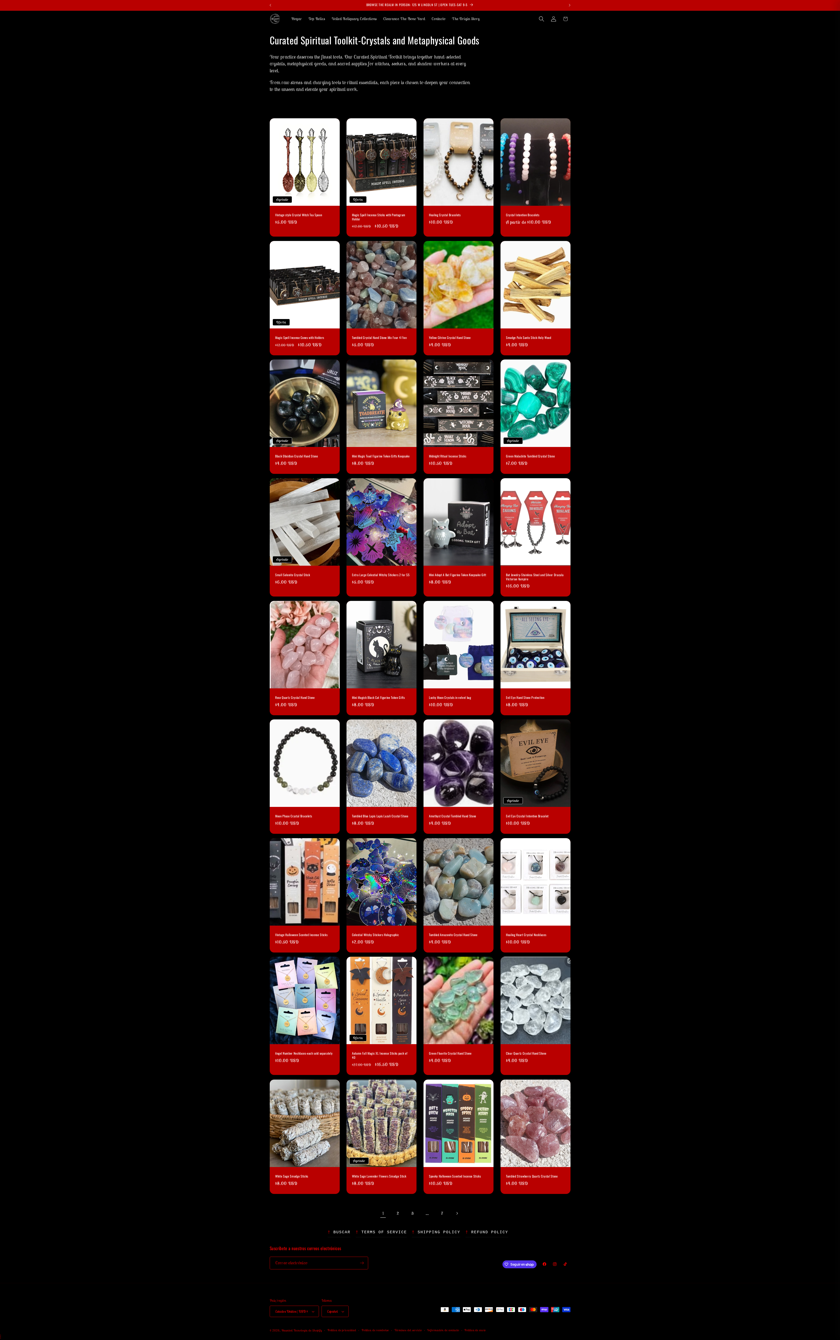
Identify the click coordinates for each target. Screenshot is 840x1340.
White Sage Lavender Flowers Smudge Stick (379, 1176)
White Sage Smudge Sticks (291, 1176)
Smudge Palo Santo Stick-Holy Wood (528, 338)
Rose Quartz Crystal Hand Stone (295, 698)
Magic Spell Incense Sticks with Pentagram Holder (378, 217)
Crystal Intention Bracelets (522, 215)
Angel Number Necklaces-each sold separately (303, 1054)
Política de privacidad (341, 1330)
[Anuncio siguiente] (569, 5)
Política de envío (475, 1330)
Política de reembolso (375, 1330)
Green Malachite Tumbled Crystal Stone (530, 456)
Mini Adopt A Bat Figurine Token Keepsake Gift (457, 575)
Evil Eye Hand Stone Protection (525, 698)
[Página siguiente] (457, 1213)
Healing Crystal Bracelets (445, 215)
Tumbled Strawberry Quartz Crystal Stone (532, 1176)
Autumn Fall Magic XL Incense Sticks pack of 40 (379, 1056)
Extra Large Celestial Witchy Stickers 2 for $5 (381, 575)
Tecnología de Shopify (308, 1330)
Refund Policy (489, 1232)
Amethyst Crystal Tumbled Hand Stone (452, 816)
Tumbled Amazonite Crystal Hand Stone (453, 935)
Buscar (341, 1232)
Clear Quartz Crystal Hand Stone (526, 1054)
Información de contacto (443, 1330)
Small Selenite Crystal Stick (292, 575)
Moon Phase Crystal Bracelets (293, 816)
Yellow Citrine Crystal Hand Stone (450, 338)
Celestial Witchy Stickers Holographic (375, 935)
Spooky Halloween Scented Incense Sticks (455, 1176)
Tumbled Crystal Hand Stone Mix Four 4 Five (379, 338)
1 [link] (383, 1213)
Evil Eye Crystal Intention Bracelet (527, 816)
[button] (542, 19)
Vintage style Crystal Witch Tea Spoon (298, 215)
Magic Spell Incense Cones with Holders (299, 338)
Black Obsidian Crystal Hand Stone (296, 456)
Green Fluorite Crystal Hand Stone (450, 1054)
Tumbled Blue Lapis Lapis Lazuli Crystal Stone (380, 816)
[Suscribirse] (362, 1263)
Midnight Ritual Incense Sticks (447, 456)
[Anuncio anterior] (270, 5)
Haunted (287, 1330)
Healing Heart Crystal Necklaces (526, 935)
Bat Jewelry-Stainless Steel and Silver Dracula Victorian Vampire (535, 577)
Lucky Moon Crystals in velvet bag (450, 698)
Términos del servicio (408, 1330)
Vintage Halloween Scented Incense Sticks (301, 935)
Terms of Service (384, 1232)
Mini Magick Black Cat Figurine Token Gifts (378, 698)
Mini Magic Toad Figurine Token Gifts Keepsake (381, 456)
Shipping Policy (439, 1232)
